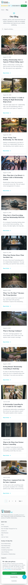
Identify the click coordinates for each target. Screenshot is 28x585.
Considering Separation (7, 549)
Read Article (6, 73)
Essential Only (14, 577)
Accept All (14, 573)
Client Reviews (4, 532)
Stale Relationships (5, 545)
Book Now (24, 5)
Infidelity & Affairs (5, 547)
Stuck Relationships (6, 543)
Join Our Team (4, 537)
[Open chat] (24, 577)
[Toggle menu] (26, 2)
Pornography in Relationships (8, 554)
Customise (14, 580)
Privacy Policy (7, 569)
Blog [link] (7, 9)
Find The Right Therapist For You (9, 528)
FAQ (2, 535)
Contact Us (4, 530)
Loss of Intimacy (5, 552)
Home (2, 9)
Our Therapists (4, 526)
